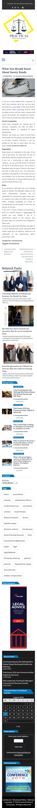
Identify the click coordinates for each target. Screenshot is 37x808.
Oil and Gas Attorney (12, 558)
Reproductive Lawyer (23, 564)
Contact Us (7, 800)
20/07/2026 (19, 401)
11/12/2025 (19, 470)
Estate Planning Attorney (14, 535)
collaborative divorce (23, 500)
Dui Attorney (27, 529)
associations (18, 494)
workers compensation (13, 576)
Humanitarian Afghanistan (14, 541)
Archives (5, 480)
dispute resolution (11, 518)
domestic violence (11, 529)
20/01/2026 (19, 450)
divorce (25, 518)
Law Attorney (17, 241)
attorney (7, 500)
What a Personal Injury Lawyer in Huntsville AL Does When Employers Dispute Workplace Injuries (22, 461)
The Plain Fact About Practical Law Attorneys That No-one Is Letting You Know (17, 331)
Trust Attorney (9, 570)
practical (7, 564)
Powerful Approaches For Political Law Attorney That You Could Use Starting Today (17, 368)
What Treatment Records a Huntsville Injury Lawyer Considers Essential (24, 443)
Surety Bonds (14, 244)
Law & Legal (18, 405)
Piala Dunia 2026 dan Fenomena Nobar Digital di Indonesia (23, 410)
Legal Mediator (10, 552)
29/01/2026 (19, 434)
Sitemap (31, 800)
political (27, 558)
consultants (27, 506)
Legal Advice (18, 386)
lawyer (6, 547)
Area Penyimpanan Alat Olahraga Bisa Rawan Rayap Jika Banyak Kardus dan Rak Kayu (24, 393)
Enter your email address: (18, 745)
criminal (7, 512)
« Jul (18, 726)
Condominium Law (11, 506)
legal (15, 547)
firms (30, 535)
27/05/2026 (19, 418)
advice (6, 494)
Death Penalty (20, 512)
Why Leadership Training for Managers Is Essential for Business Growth (23, 426)
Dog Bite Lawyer (10, 523)
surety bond (16, 107)
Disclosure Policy (19, 800)
